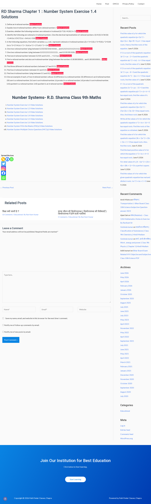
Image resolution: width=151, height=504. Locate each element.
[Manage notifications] (5, 499)
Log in (122, 425)
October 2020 (126, 383)
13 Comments (7, 215)
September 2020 (127, 387)
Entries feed (125, 430)
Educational (18, 215)
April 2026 (124, 281)
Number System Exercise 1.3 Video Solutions (25, 112)
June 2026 (124, 273)
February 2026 (126, 286)
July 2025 (124, 307)
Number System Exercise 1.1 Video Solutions (25, 105)
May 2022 (124, 332)
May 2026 (124, 277)
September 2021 (127, 341)
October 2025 (126, 294)
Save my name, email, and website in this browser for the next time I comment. (36, 318)
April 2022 (124, 337)
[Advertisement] (56, 253)
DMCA (116, 4)
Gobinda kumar (126, 227)
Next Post (107, 187)
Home (98, 4)
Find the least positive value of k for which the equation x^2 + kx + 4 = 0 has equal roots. (134, 154)
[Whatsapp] (11, 159)
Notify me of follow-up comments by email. (21, 325)
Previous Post (7, 187)
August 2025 (125, 303)
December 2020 (127, 375)
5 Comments (62, 217)
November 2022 (127, 328)
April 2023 (124, 324)
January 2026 (125, 290)
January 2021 (125, 371)
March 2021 (125, 362)
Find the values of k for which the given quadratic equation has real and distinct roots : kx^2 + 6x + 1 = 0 (135, 177)
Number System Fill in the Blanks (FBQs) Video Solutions (30, 126)
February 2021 (126, 366)
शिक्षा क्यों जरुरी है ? (10, 211)
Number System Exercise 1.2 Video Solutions (25, 108)
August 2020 (125, 392)
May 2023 (124, 320)
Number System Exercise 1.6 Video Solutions (25, 122)
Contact (141, 4)
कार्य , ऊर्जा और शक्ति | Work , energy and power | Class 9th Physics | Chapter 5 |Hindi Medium (135, 242)
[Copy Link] (3, 159)
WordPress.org (126, 438)
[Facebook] (7, 159)
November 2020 (127, 379)
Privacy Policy (128, 4)
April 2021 (124, 358)
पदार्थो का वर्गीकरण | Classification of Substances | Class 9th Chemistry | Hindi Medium (134, 231)
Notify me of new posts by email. (17, 332)
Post (107, 4)
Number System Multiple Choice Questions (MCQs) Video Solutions (34, 129)
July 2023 (124, 315)
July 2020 (124, 396)
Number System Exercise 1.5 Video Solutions (25, 119)
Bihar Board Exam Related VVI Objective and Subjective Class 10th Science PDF (135, 254)
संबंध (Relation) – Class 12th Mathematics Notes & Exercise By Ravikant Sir (135, 219)
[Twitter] (3, 163)
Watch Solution (35, 24)
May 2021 (124, 354)
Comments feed (126, 434)
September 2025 (127, 298)
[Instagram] (3, 168)
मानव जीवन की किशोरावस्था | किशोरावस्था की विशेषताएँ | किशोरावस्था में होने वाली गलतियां (82, 212)
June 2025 (124, 311)
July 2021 (124, 345)
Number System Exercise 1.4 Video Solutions (25, 115)
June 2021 (124, 349)
